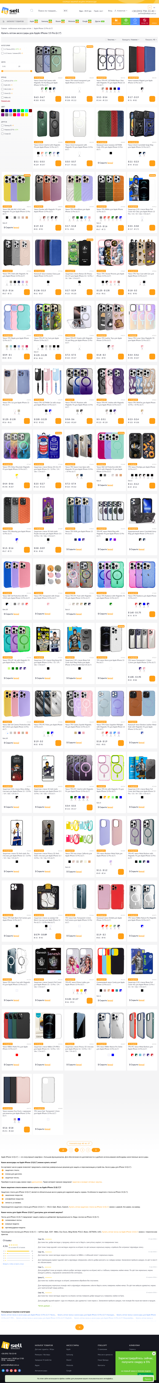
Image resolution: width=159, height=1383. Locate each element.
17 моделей (39, 528)
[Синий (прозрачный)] (142, 926)
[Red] (105, 217)
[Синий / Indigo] (142, 733)
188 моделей (39, 271)
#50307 (123, 1044)
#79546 (60, 271)
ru (149, 7)
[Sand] (140, 282)
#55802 (92, 850)
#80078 (60, 206)
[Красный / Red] (107, 733)
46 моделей (70, 979)
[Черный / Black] (38, 153)
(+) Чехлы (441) (12, 49)
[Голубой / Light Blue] (140, 1055)
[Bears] (119, 282)
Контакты (101, 1365)
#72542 (92, 593)
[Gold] (142, 411)
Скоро (135, 23)
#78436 (154, 271)
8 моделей (70, 786)
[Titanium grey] (77, 604)
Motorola (73, 21)
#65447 (123, 722)
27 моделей (70, 142)
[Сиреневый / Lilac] (111, 733)
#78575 (123, 335)
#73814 (92, 528)
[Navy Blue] (54, 89)
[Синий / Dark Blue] (144, 861)
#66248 (92, 722)
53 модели (38, 1044)
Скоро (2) (7, 134)
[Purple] (115, 411)
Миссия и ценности (105, 1354)
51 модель (132, 464)
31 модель (38, 142)
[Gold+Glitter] (75, 733)
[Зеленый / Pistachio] (115, 926)
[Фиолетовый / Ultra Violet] (119, 926)
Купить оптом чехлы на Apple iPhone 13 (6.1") (120, 1232)
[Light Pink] (48, 604)
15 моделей (70, 271)
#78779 (60, 400)
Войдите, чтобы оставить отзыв (13, 1264)
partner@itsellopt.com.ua (147, 13)
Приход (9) (9, 125)
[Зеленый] (117, 797)
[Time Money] (58, 346)
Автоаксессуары (41, 1371)
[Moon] (140, 475)
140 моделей (133, 77)
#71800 (154, 593)
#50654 (154, 979)
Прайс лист (98, 11)
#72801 (154, 528)
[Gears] (136, 475)
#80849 (123, 142)
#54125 (154, 850)
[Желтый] (109, 797)
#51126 (123, 979)
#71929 (123, 593)
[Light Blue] (85, 217)
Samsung (46, 21)
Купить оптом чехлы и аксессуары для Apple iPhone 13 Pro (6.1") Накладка (86, 1315)
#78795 (29, 400)
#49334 (60, 1044)
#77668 (60, 464)
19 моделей (7, 786)
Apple (33, 21)
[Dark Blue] (19, 282)
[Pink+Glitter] (83, 733)
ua (154, 7)
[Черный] (111, 153)
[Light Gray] (73, 217)
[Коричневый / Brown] (27, 217)
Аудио (37, 1365)
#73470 (123, 528)
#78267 (123, 271)
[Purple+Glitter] (79, 733)
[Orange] (107, 89)
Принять (148, 1379)
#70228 (29, 722)
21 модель (70, 400)
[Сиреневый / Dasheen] (119, 733)
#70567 (154, 657)
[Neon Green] (9, 668)
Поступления (116, 23)
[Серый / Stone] (77, 861)
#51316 (60, 979)
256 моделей (7, 915)
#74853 (29, 528)
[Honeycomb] (54, 346)
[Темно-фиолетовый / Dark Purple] (148, 861)
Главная (16, 28)
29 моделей (70, 528)
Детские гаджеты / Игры (44, 1349)
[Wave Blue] (48, 217)
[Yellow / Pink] (17, 475)
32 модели (101, 271)
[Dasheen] (23, 282)
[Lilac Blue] (19, 346)
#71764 (29, 657)
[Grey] (42, 89)
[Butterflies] (107, 282)
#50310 (29, 1044)
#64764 (123, 786)
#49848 (60, 1108)
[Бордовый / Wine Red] (152, 1055)
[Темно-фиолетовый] (115, 539)
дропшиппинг (37, 1182)
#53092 (29, 915)
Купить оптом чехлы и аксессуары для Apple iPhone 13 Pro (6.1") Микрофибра (103, 1318)
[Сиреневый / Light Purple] (54, 153)
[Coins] (132, 475)
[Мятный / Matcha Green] (46, 153)
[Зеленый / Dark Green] (50, 153)
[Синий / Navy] (144, 153)
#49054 (92, 1044)
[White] (69, 217)
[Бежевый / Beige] (85, 861)
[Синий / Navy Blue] (58, 153)
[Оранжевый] (105, 797)
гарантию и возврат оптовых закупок (87, 1182)
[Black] (50, 89)
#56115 (60, 850)
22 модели (38, 206)
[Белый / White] (11, 217)
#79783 (123, 206)
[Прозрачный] (142, 217)
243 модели (70, 915)
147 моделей (101, 142)
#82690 (60, 142)
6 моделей (70, 657)
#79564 (29, 271)
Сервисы (132, 1349)
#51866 (92, 915)
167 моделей (39, 1108)
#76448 (123, 464)
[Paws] (103, 282)
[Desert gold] (81, 604)
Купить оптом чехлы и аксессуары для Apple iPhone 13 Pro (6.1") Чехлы (28, 1315)
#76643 (92, 464)
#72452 (29, 593)
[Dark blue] (89, 604)
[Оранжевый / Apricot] (107, 926)
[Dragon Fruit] (27, 346)
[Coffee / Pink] (113, 346)
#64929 (60, 786)
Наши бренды (103, 1360)
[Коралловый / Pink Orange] (19, 733)
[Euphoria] (38, 346)
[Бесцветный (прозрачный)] (79, 926)
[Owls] (111, 282)
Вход (110, 11)
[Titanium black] (73, 604)
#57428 (154, 786)
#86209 (92, 77)
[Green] (46, 89)
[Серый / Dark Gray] (15, 217)
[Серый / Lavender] (19, 217)
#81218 (92, 142)
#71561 (60, 657)
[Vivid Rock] (40, 217)
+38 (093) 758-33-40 (143, 11)
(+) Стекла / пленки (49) (13, 53)
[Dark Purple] (25, 668)
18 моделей (39, 77)
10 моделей (133, 206)
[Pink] (89, 217)
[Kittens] (115, 282)
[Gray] (101, 217)
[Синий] (111, 539)
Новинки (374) (11, 130)
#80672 (29, 206)
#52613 (60, 915)
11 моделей (101, 528)
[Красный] (113, 990)
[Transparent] (15, 411)
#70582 (123, 657)
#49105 (154, 1044)
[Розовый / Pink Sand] (23, 217)
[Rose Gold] (105, 990)
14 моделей (7, 271)
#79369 (92, 271)
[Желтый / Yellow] (111, 926)
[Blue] (119, 89)
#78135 (123, 400)
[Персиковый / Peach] (27, 733)
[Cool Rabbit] (50, 346)
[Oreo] (148, 475)
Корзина (154, 23)
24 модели (7, 206)
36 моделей (101, 335)
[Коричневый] (89, 861)
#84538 (154, 77)
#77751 (60, 335)
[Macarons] (152, 475)
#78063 (154, 400)
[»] (96, 1150)
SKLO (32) (8, 89)
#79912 (154, 206)
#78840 (92, 335)
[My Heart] (46, 346)
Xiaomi (60, 21)
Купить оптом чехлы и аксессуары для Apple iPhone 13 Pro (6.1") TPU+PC (128, 1321)
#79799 (92, 206)
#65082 (29, 786)
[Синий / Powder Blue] (117, 990)
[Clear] (79, 89)
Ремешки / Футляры (42, 1354)
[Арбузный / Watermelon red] (27, 604)
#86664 (60, 77)
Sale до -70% (144, 23)
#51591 (123, 915)
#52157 (92, 979)
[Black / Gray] (56, 217)
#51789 (29, 979)
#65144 (92, 786)
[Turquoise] (11, 346)
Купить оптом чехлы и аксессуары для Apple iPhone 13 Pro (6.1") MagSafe (44, 1318)
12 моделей (101, 206)
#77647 (29, 464)
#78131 (29, 335)
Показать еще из (79, 1143)
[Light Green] (77, 217)
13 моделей (70, 206)
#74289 (60, 528)
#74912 (154, 464)
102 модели (133, 528)
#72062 (60, 593)
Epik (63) (8, 85)
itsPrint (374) (10, 81)
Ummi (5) (8, 93)
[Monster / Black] (109, 346)
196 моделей (133, 142)
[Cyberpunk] (81, 990)
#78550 (92, 400)
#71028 (92, 657)
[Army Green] (17, 668)
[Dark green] (85, 604)
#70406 (60, 722)
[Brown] (111, 89)
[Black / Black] (52, 217)
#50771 (29, 1108)
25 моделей (70, 77)
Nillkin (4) (7, 97)
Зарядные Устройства (43, 1360)
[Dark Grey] (11, 282)
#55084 (123, 850)
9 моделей (132, 335)
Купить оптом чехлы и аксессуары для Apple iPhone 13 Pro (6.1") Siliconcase (70, 1321)
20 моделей (101, 77)
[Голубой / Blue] (115, 733)
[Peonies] (77, 990)
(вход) (110, 162)
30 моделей (7, 464)
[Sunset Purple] (44, 217)
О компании (102, 1349)
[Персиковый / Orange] (42, 153)
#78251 (154, 335)
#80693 (154, 142)
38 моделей (39, 915)
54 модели (38, 335)
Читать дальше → (45, 1306)
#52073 (154, 915)
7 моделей (38, 593)
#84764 (123, 77)
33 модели (7, 593)
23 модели (7, 722)
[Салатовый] (113, 797)
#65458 (154, 722)
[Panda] (144, 475)
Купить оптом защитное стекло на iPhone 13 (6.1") (89, 1207)
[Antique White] (7, 346)
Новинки (126, 23)
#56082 (29, 850)
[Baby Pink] (142, 346)
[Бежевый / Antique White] (23, 733)
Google (86, 21)
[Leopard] (42, 346)
